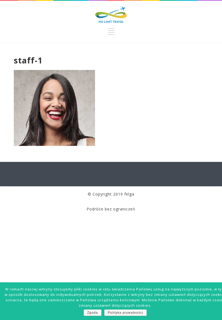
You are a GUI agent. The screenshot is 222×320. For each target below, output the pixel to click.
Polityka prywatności (125, 313)
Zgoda (92, 313)
